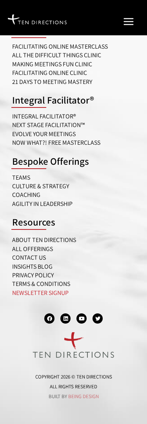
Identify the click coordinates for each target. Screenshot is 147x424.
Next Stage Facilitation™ (48, 125)
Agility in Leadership (42, 204)
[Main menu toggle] (128, 21)
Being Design (83, 396)
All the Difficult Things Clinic (56, 55)
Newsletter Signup (40, 293)
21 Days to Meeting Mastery (52, 82)
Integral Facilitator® (53, 99)
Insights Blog (32, 266)
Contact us (29, 257)
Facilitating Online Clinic (49, 73)
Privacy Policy (33, 275)
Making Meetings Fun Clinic (52, 64)
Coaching (26, 195)
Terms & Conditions (41, 284)
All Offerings (32, 249)
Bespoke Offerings (50, 161)
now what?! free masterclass (56, 142)
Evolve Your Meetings (44, 134)
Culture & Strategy (40, 186)
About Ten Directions (44, 240)
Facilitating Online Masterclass (60, 46)
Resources (33, 221)
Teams (21, 177)
